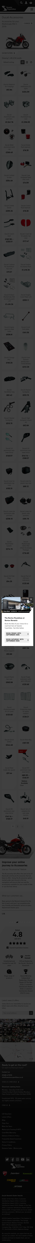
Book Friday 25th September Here (13, 634)
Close (31, 599)
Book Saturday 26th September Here (15, 640)
